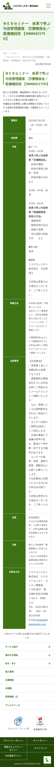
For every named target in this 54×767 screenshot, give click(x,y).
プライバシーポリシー (13, 741)
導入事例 (9, 672)
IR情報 (8, 688)
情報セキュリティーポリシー (13, 748)
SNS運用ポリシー (13, 756)
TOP (5, 53)
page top (47, 757)
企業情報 (9, 680)
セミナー (15, 53)
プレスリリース (12, 705)
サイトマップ (40, 748)
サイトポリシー (40, 741)
